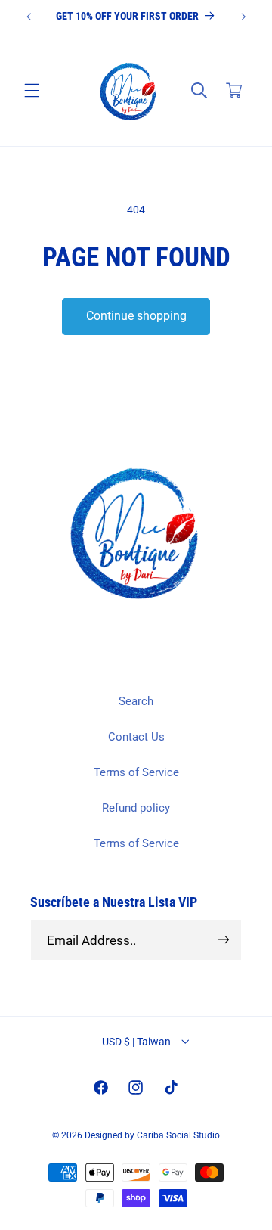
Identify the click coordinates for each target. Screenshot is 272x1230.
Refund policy (136, 808)
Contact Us (136, 737)
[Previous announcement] (28, 16)
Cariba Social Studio (178, 1135)
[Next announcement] (243, 16)
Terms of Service (136, 772)
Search (136, 701)
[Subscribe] (223, 940)
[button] (31, 90)
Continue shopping (136, 316)
